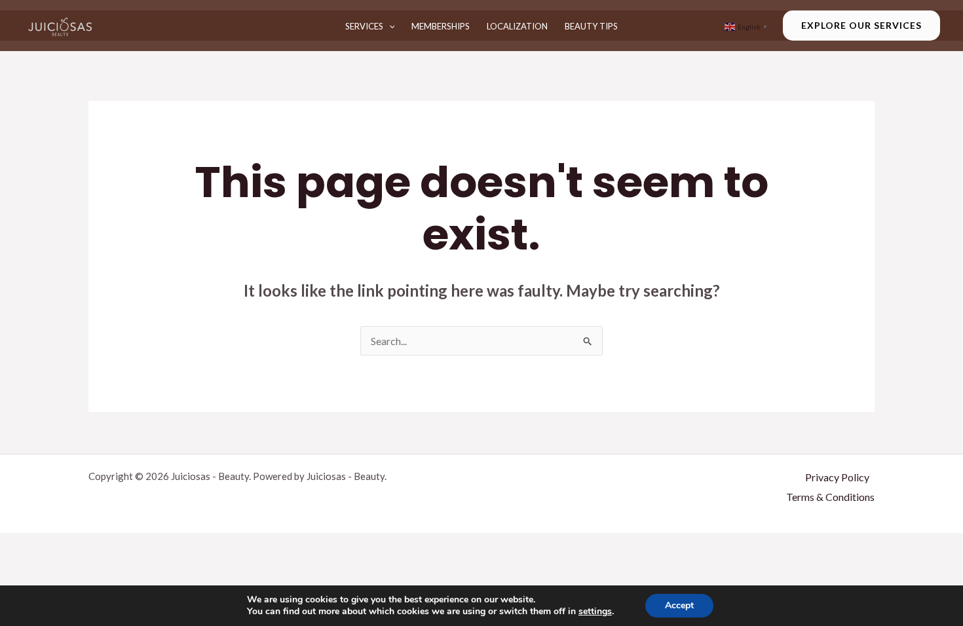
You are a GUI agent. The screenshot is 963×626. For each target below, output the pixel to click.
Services (364, 26)
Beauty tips (591, 26)
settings (595, 611)
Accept (679, 605)
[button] (861, 25)
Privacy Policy (837, 477)
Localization (517, 26)
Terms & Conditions (830, 496)
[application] (389, 26)
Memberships (440, 26)
